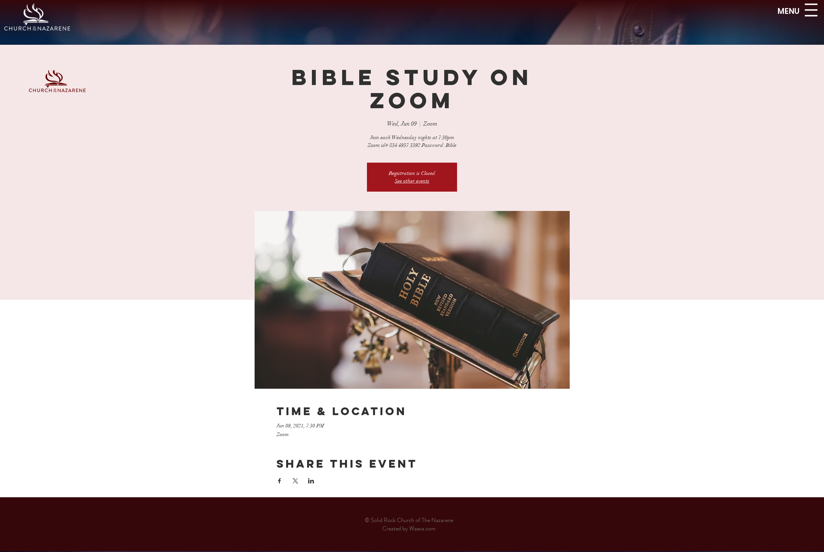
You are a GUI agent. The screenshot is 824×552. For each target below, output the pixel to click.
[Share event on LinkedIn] (311, 480)
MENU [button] (788, 11)
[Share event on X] (295, 480)
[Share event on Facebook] (279, 480)
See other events (412, 181)
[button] (811, 10)
